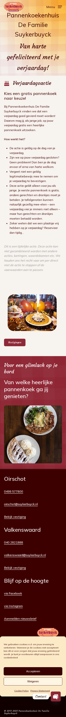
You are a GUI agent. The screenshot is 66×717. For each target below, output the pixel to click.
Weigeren (33, 681)
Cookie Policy (21, 690)
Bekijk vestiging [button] (15, 517)
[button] (54, 6)
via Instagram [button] (13, 606)
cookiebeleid (11, 657)
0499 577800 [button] (13, 491)
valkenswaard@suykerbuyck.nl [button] (25, 555)
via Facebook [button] (13, 593)
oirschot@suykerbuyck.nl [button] (21, 504)
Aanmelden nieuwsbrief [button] (20, 618)
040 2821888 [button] (13, 542)
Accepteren (33, 671)
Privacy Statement (40, 690)
